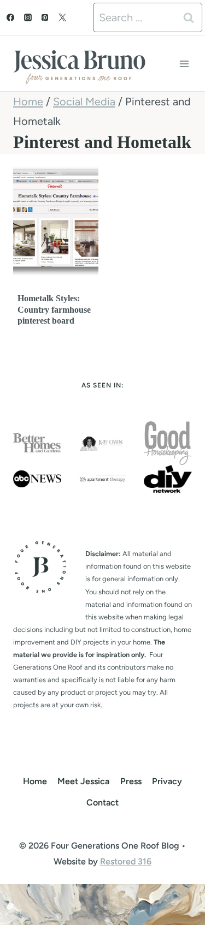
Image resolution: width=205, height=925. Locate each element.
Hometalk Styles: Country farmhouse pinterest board (54, 310)
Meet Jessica (83, 781)
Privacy (167, 781)
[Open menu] (184, 63)
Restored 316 (125, 861)
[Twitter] (62, 17)
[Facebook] (10, 17)
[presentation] (55, 221)
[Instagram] (28, 17)
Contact (102, 802)
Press (131, 781)
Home (35, 781)
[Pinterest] (44, 17)
